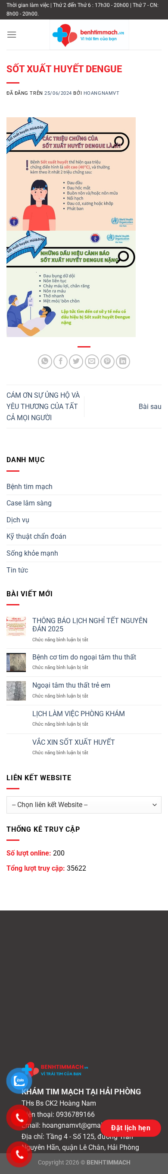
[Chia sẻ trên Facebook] (60, 361)
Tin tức (17, 570)
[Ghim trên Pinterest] (107, 361)
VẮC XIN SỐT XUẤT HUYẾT (73, 742)
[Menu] (11, 34)
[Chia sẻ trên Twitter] (76, 361)
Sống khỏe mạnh (32, 553)
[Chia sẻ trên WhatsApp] (45, 361)
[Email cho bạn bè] (92, 361)
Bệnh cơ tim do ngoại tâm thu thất (84, 657)
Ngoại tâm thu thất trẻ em (71, 685)
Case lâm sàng (29, 503)
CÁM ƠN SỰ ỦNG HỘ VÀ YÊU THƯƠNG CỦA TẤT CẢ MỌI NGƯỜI (43, 406)
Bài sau (150, 406)
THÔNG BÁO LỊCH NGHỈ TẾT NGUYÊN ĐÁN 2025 (89, 625)
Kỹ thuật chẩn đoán (36, 536)
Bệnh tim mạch (29, 486)
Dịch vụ (17, 520)
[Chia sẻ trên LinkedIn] (123, 361)
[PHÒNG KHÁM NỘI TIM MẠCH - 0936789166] (89, 34)
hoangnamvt (102, 93)
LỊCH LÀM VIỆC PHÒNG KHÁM (78, 714)
